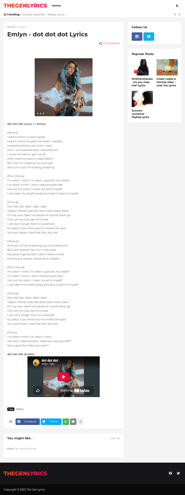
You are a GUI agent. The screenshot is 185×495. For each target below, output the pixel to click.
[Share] (100, 43)
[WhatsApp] (66, 421)
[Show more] (80, 421)
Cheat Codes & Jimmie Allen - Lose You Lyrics (166, 82)
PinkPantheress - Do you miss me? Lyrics (142, 82)
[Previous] (175, 14)
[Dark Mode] (177, 6)
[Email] (73, 421)
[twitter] (148, 36)
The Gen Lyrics (36, 489)
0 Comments (111, 43)
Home (56, 5)
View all (115, 438)
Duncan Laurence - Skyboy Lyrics (43, 14)
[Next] (179, 14)
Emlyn (19, 409)
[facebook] (137, 36)
